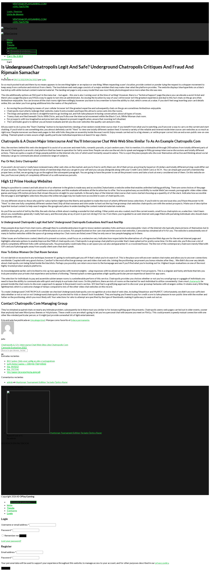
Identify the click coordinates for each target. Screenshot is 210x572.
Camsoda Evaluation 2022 (14, 347)
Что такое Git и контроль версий (23, 372)
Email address (8, 552)
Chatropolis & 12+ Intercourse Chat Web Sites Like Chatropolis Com (34, 344)
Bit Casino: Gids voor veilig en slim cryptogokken (31, 361)
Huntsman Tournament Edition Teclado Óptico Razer (42, 382)
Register (5, 568)
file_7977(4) (13, 369)
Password (6, 530)
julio (44, 79)
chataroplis (194, 281)
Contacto (12, 47)
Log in (22, 536)
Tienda (10, 44)
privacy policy (162, 563)
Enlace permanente (80, 320)
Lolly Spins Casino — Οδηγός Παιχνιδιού (26, 363)
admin (10, 382)
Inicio (9, 42)
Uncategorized (6, 59)
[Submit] (2, 354)
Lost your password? (11, 541)
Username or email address (15, 524)
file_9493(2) (13, 366)
